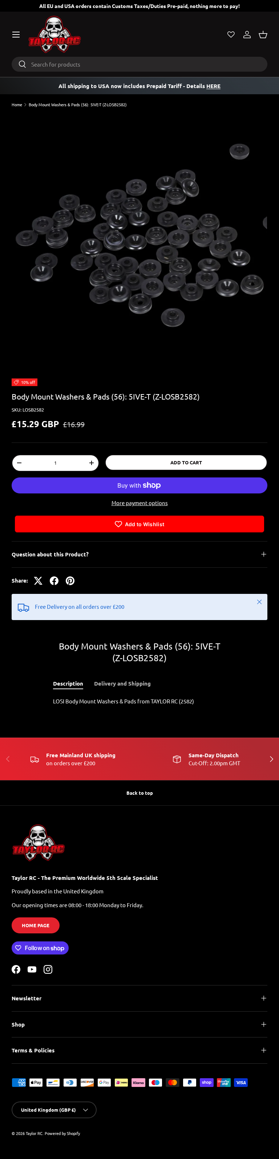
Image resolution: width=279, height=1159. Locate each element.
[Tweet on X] (38, 581)
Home (17, 105)
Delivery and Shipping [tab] (122, 683)
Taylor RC (34, 1133)
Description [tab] (68, 683)
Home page (35, 925)
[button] (263, 35)
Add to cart (186, 462)
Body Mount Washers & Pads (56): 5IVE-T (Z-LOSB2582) (78, 105)
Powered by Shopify (62, 1133)
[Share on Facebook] (54, 581)
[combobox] (139, 64)
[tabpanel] (139, 701)
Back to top (139, 793)
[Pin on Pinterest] (70, 581)
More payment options (140, 502)
